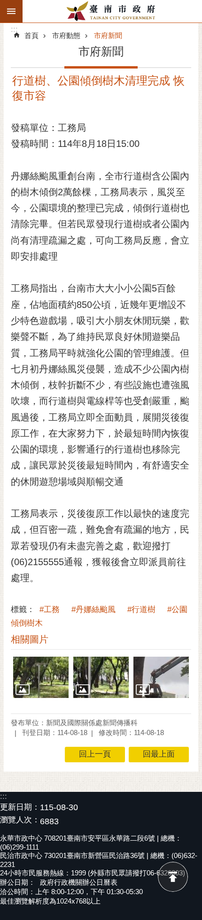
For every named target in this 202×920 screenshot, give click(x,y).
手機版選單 (11, 11)
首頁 (31, 35)
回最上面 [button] (159, 754)
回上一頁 (95, 754)
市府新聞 (108, 35)
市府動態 (66, 35)
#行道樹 (141, 609)
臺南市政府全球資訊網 (112, 11)
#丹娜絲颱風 (93, 609)
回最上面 (173, 877)
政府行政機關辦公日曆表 (78, 882)
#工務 (49, 609)
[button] (41, 677)
